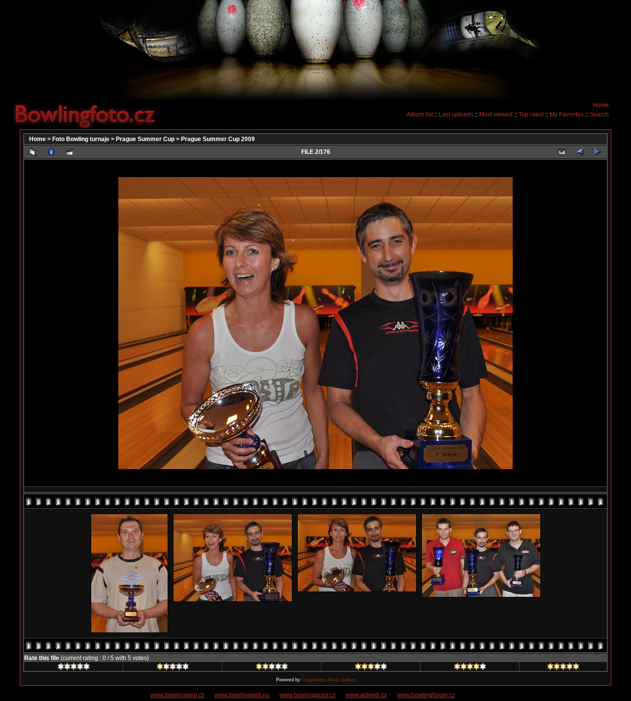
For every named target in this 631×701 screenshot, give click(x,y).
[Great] (563, 667)
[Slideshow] (69, 152)
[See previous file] (580, 152)
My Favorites (567, 114)
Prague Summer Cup (145, 139)
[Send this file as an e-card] (561, 152)
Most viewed (496, 114)
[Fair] (272, 667)
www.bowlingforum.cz (426, 695)
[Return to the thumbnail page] (33, 152)
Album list (420, 114)
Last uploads (456, 114)
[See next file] (598, 152)
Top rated (531, 114)
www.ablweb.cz (366, 695)
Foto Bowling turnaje (80, 139)
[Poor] (173, 667)
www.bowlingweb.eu (242, 695)
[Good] (371, 667)
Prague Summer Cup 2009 (218, 139)
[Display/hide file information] (51, 152)
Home (601, 105)
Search (599, 114)
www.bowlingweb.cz (177, 695)
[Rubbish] (74, 667)
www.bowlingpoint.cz (308, 695)
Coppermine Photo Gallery (328, 679)
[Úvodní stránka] (89, 114)
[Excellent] (470, 667)
